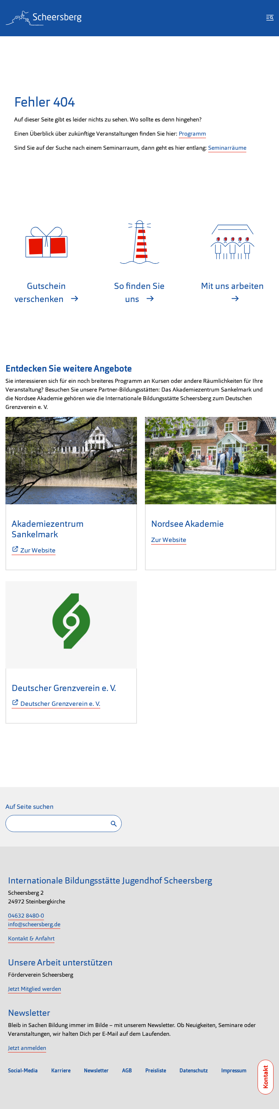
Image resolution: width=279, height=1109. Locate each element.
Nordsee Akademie (187, 523)
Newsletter (96, 1070)
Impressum (233, 1070)
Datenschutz (193, 1070)
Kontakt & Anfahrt (31, 938)
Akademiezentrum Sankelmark (48, 529)
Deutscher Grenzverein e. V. (64, 688)
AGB (127, 1070)
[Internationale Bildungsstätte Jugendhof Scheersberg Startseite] (43, 18)
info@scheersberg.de (34, 924)
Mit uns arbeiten (232, 285)
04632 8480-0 (26, 915)
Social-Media (23, 1070)
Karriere (60, 1070)
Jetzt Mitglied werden (34, 989)
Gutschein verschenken (40, 292)
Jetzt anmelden (27, 1048)
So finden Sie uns (139, 292)
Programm (192, 133)
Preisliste (155, 1070)
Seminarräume (227, 148)
